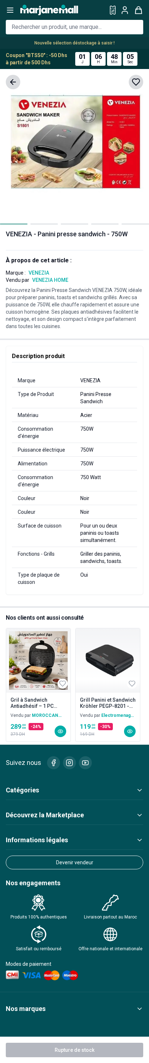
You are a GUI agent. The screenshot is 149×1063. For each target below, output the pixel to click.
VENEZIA (39, 273)
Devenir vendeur (74, 862)
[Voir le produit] (60, 731)
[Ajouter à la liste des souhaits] (136, 82)
